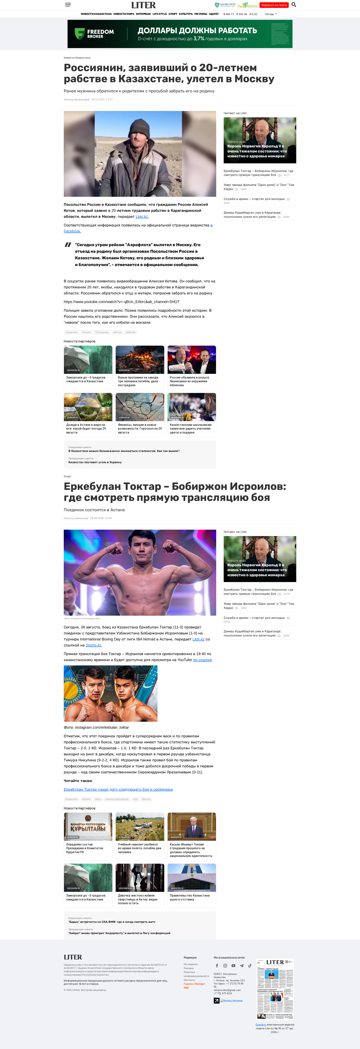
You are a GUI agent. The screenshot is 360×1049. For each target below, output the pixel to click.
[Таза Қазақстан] (249, 4)
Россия (86, 332)
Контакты (189, 980)
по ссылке (202, 660)
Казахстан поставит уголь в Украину (95, 462)
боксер (146, 799)
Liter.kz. (142, 216)
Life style (160, 14)
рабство (130, 332)
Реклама (189, 968)
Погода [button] (270, 14)
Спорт (173, 14)
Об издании (191, 964)
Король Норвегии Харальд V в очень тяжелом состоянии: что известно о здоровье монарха (257, 151)
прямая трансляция (117, 799)
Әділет (214, 14)
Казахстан (71, 332)
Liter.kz (199, 639)
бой (135, 799)
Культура (186, 14)
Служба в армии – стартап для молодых (254, 199)
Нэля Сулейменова (76, 518)
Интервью (143, 14)
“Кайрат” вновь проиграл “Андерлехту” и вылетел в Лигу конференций (119, 933)
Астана (86, 799)
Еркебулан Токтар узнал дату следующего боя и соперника (118, 789)
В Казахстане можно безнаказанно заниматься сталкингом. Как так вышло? (124, 450)
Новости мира (123, 14)
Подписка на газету (274, 5)
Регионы (200, 14)
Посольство (102, 332)
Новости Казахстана (96, 14)
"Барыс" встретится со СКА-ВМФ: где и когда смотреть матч (111, 921)
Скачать (261, 1024)
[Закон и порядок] (226, 4)
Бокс (98, 799)
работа (117, 332)
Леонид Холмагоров (76, 99)
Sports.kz (93, 645)
